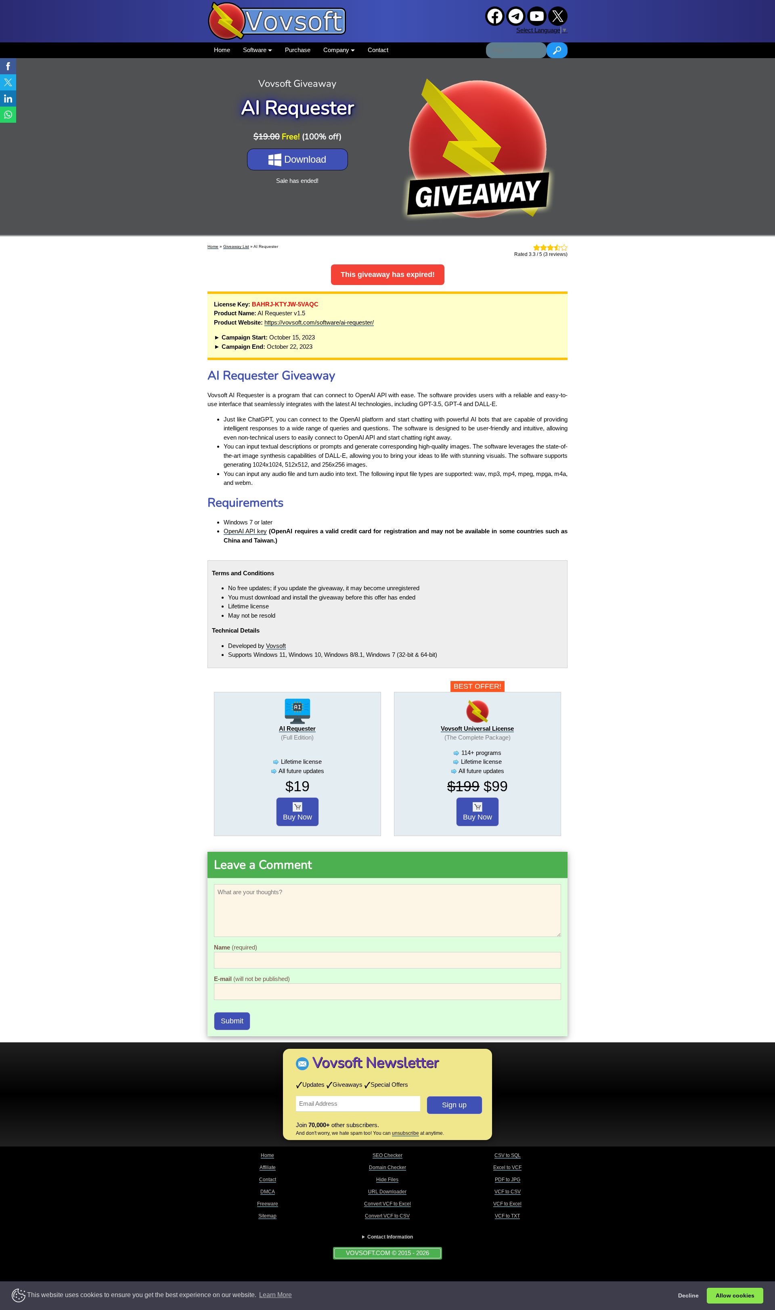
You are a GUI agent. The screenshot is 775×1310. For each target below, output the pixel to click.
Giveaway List (236, 246)
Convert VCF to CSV (387, 1216)
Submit (232, 1021)
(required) (235, 947)
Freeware (267, 1204)
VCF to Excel (507, 1204)
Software (255, 49)
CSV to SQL (507, 1155)
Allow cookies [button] (735, 1295)
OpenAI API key (245, 531)
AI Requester (297, 728)
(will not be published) (252, 978)
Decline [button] (688, 1295)
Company (337, 49)
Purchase (297, 49)
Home (222, 49)
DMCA (267, 1192)
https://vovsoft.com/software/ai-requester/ (319, 322)
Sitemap (267, 1216)
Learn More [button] (275, 1294)
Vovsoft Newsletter (375, 1063)
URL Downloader (387, 1192)
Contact (378, 49)
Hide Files (387, 1179)
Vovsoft (276, 645)
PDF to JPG (507, 1179)
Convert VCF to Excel (387, 1204)
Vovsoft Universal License (477, 728)
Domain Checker (387, 1167)
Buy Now (297, 817)
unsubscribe (405, 1133)
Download (303, 159)
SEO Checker (387, 1155)
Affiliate (268, 1167)
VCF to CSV (507, 1192)
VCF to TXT (507, 1216)
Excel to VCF (507, 1167)
